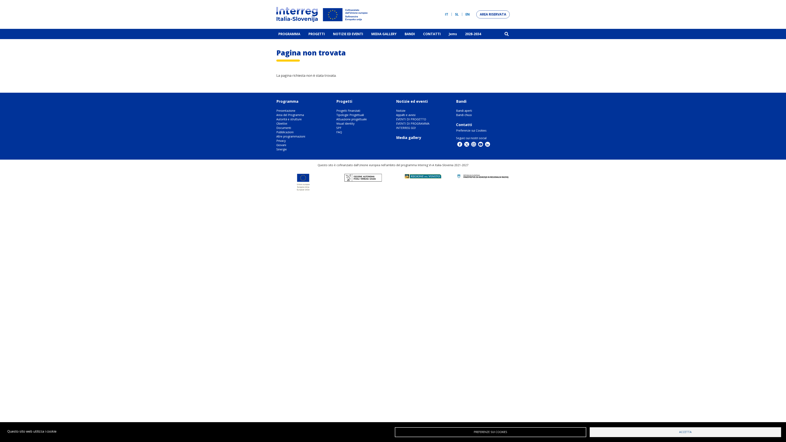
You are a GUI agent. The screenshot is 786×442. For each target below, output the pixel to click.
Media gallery (408, 137)
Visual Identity (345, 123)
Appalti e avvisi (406, 115)
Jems (453, 34)
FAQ (339, 132)
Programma (289, 34)
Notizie (400, 111)
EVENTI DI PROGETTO (411, 119)
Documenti (283, 128)
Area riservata (493, 14)
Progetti (316, 34)
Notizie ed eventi (348, 34)
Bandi (410, 34)
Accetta (685, 432)
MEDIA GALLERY (383, 34)
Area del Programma (290, 115)
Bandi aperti (464, 111)
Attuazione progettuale (351, 119)
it (446, 14)
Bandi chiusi (464, 115)
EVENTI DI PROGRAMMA (412, 123)
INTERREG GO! (406, 128)
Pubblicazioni (285, 132)
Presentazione (285, 111)
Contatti (432, 34)
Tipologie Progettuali (350, 115)
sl (457, 14)
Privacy (281, 141)
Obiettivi (281, 123)
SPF (338, 128)
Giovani (281, 145)
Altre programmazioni (290, 136)
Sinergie (281, 149)
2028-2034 (473, 34)
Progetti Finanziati (348, 111)
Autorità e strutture (289, 119)
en (467, 14)
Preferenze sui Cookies (471, 130)
